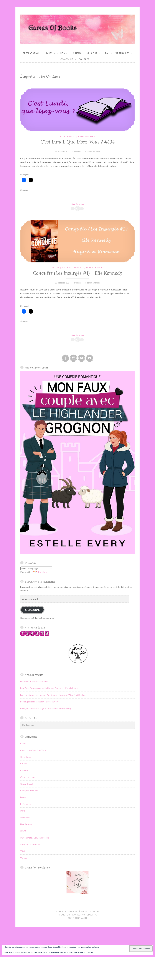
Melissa (77, 151)
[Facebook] (65, 358)
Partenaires (121, 53)
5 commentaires (92, 151)
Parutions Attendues (30, 844)
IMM (22, 810)
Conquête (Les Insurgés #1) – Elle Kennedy (77, 273)
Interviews (25, 817)
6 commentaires (92, 282)
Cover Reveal (26, 784)
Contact (84, 59)
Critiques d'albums (29, 790)
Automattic (89, 915)
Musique (92, 53)
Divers (23, 797)
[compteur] (34, 635)
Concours (66, 59)
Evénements (26, 804)
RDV (62, 53)
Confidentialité (77, 918)
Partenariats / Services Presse (86, 267)
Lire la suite (81, 204)
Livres (49, 53)
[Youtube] (89, 358)
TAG (22, 851)
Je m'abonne (32, 609)
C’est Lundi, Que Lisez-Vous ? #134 (78, 142)
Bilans (23, 743)
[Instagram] (73, 358)
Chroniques (57, 267)
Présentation (31, 53)
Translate (42, 572)
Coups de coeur (27, 777)
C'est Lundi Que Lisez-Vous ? (77, 136)
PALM (23, 831)
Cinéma (77, 53)
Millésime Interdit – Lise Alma (34, 681)
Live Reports (26, 824)
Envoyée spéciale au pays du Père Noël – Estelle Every (45, 708)
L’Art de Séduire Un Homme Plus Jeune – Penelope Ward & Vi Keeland (53, 695)
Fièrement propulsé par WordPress (77, 911)
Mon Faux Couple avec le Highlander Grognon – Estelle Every (49, 688)
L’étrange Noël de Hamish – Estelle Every (39, 701)
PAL (107, 53)
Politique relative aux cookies (81, 952)
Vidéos (23, 858)
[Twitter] (81, 358)
